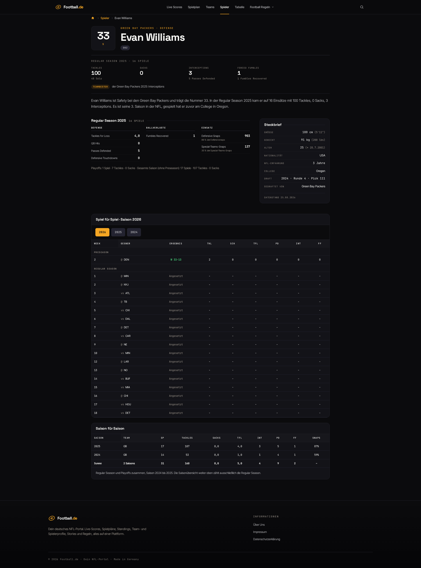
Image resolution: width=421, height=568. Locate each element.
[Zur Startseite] (92, 18)
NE (124, 344)
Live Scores (174, 7)
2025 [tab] (118, 232)
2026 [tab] (102, 232)
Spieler (224, 7)
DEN (125, 259)
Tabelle (239, 7)
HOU (126, 404)
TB (124, 301)
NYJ (124, 284)
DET (125, 327)
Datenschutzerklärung (266, 539)
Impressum (260, 532)
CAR (125, 336)
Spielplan (194, 7)
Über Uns (259, 524)
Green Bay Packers (137, 28)
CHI (125, 310)
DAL (125, 318)
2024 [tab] (133, 232)
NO (124, 370)
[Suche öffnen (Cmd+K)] (362, 7)
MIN (124, 276)
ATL (125, 293)
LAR (125, 361)
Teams (210, 7)
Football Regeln (260, 7)
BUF (125, 378)
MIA (125, 387)
